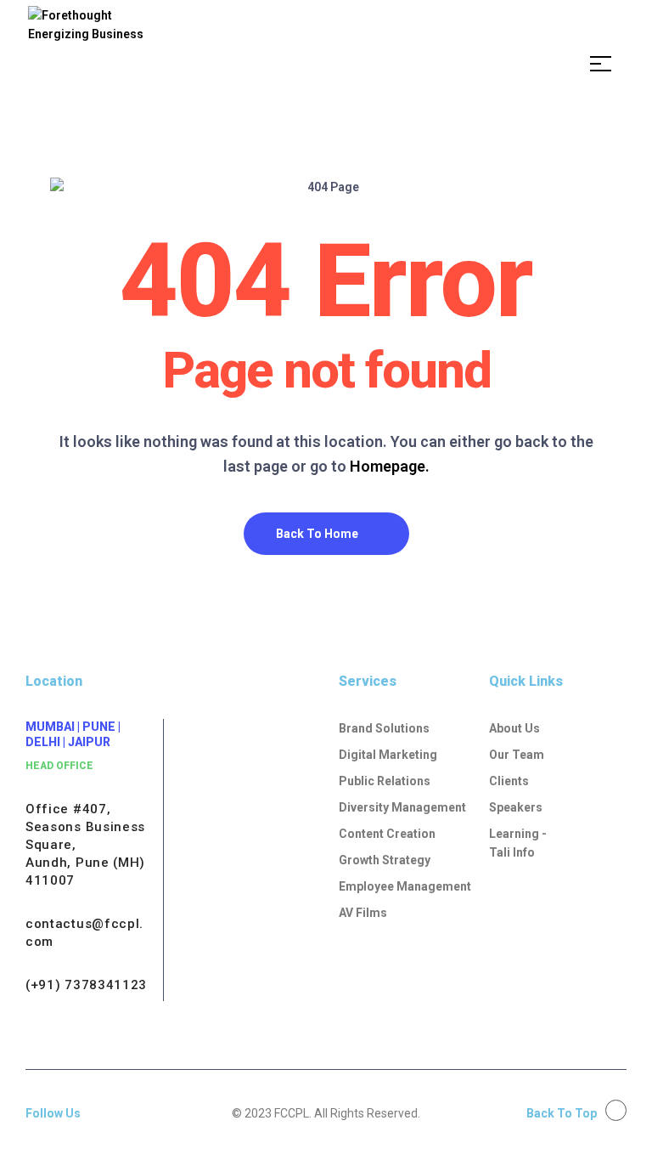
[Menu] (607, 63)
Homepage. (390, 466)
